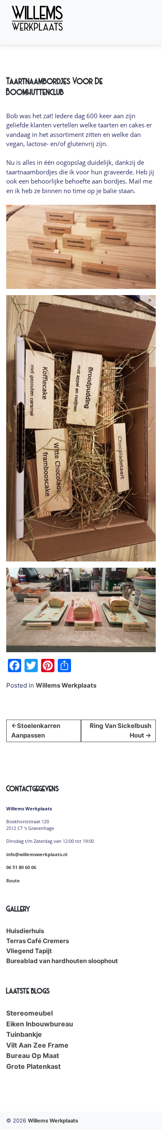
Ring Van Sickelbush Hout (120, 730)
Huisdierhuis (25, 931)
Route (13, 881)
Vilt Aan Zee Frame (37, 1045)
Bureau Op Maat (32, 1055)
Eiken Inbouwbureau (39, 1024)
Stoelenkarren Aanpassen (35, 730)
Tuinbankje (24, 1034)
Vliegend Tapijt (29, 951)
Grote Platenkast (33, 1066)
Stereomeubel (29, 1013)
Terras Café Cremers (37, 941)
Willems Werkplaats (66, 685)
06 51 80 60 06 (21, 867)
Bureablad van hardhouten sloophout (62, 961)
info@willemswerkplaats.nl (36, 854)
